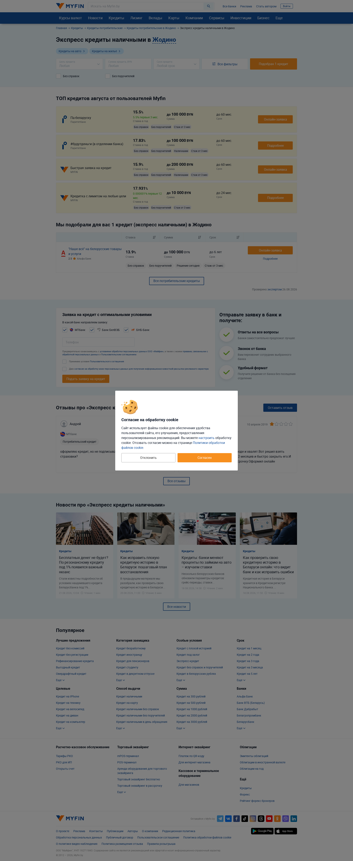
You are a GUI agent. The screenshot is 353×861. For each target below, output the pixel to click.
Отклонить (148, 457)
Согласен (205, 457)
